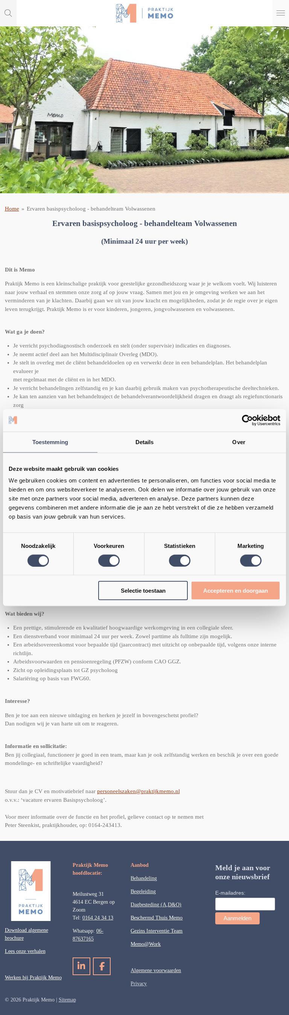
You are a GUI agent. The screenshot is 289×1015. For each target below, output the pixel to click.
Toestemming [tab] (50, 441)
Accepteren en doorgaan (235, 590)
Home (12, 209)
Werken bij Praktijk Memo (33, 977)
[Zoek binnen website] (8, 13)
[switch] (109, 560)
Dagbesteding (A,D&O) (156, 904)
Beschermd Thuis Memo (157, 918)
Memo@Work (146, 944)
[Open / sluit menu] (280, 13)
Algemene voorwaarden (156, 970)
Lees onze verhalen (25, 951)
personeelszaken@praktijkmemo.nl (138, 791)
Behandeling (144, 878)
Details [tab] (144, 441)
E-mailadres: (230, 893)
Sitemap (67, 1000)
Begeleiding (143, 891)
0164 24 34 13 (97, 918)
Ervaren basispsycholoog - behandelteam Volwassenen (91, 209)
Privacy (139, 983)
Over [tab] (238, 441)
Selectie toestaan (143, 590)
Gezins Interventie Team (157, 931)
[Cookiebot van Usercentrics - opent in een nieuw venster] (247, 420)
